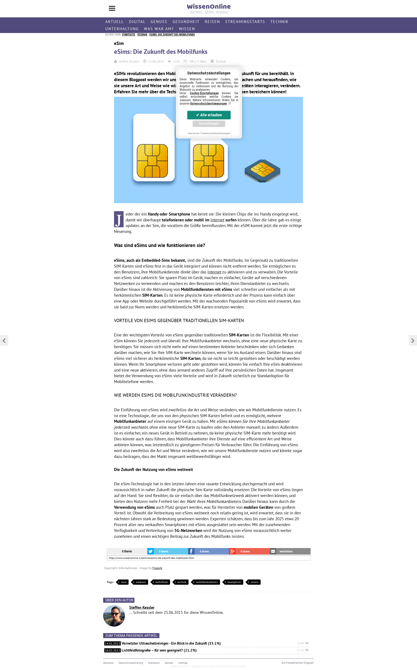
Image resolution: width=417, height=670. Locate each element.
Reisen (212, 21)
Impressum (154, 662)
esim (123, 582)
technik (181, 582)
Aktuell (114, 21)
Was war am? (159, 28)
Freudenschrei (294, 663)
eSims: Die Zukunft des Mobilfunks (172, 34)
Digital (137, 21)
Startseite (128, 34)
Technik (279, 21)
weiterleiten (286, 551)
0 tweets (163, 551)
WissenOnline (208, 7)
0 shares (204, 551)
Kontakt (169, 662)
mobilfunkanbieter (207, 582)
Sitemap (182, 662)
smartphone (234, 582)
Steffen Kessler (129, 61)
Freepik (157, 568)
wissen (254, 582)
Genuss (159, 21)
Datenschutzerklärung (131, 662)
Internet (217, 219)
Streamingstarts (245, 21)
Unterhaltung (122, 28)
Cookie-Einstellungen (204, 93)
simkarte (141, 582)
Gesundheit (186, 21)
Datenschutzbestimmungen (208, 103)
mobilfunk (162, 582)
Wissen (187, 28)
